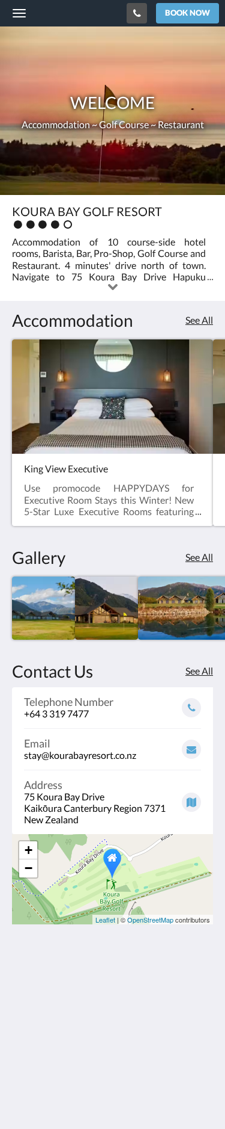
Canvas (78, 1096)
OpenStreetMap (150, 919)
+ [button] (28, 850)
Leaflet (105, 919)
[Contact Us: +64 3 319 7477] (137, 13)
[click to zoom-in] (43, 608)
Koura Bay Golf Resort (63, 13)
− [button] (28, 868)
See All (199, 320)
